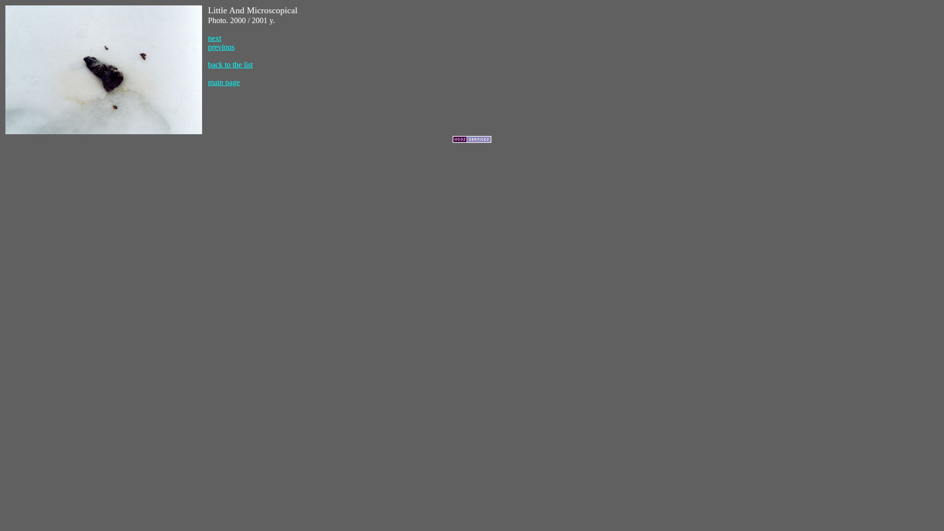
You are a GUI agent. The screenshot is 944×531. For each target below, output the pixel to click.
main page (224, 82)
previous (221, 47)
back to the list (230, 64)
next (214, 38)
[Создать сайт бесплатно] (472, 140)
